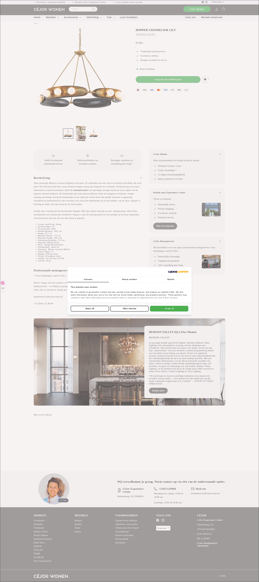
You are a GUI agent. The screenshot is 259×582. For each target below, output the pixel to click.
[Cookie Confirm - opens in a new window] (178, 272)
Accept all (169, 309)
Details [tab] (170, 279)
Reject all (90, 309)
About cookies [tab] (129, 279)
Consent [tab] (88, 279)
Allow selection (129, 309)
